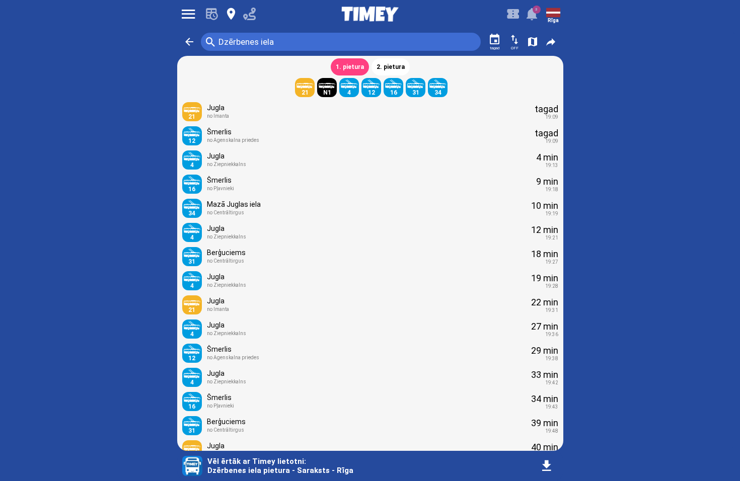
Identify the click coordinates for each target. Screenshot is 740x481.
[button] (189, 42)
